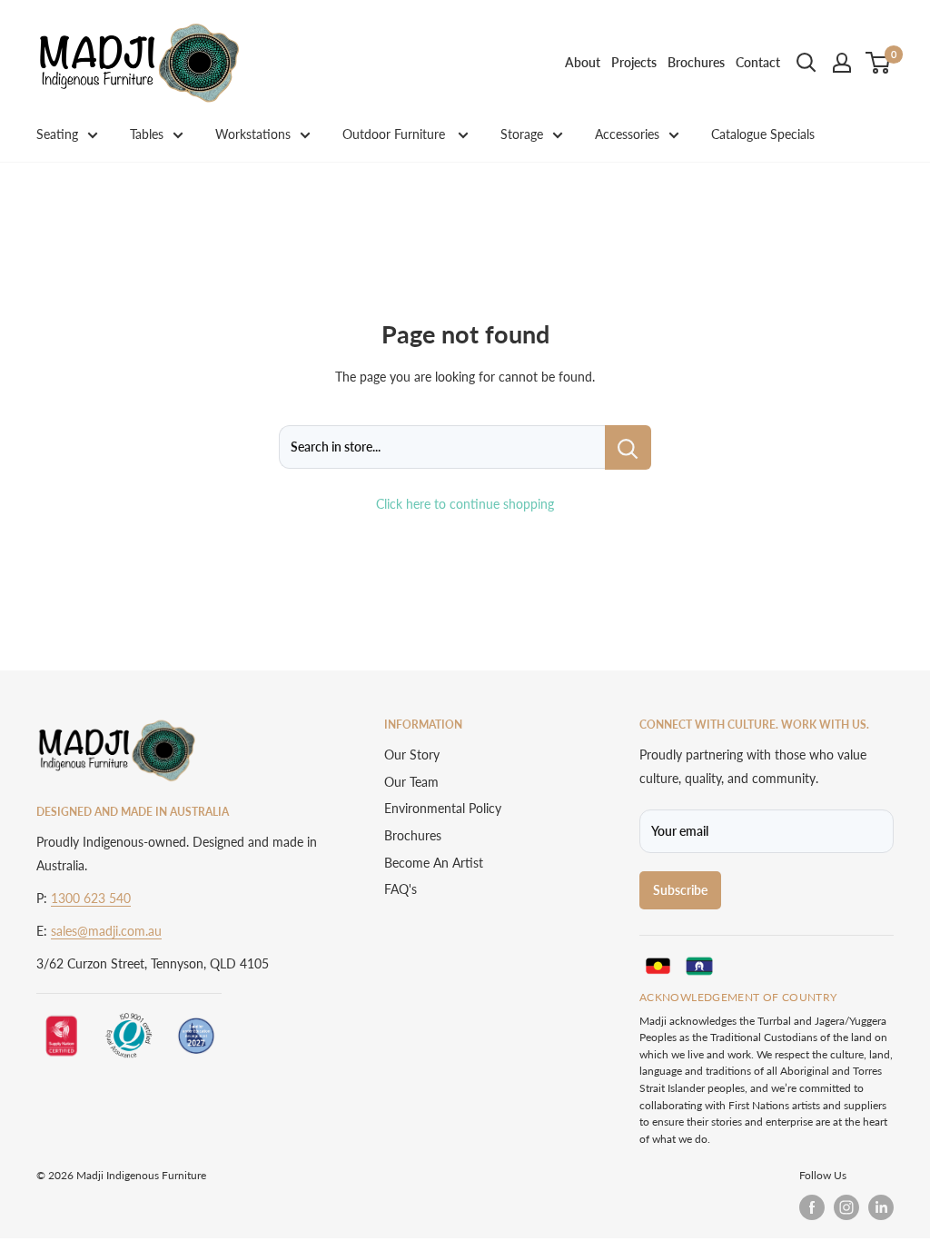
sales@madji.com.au (106, 930)
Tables (146, 134)
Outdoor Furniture (395, 134)
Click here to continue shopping (465, 503)
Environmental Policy (442, 808)
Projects (634, 62)
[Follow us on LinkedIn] (881, 1207)
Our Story (412, 754)
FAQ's (400, 889)
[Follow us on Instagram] (846, 1207)
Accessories (627, 134)
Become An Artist (433, 862)
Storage (521, 134)
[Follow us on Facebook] (812, 1207)
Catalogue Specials (763, 134)
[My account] (842, 63)
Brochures (696, 62)
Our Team (411, 781)
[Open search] (806, 63)
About (582, 62)
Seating (57, 134)
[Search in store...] (628, 447)
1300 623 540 (91, 898)
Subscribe (680, 890)
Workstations (253, 134)
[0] (878, 63)
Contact (758, 62)
